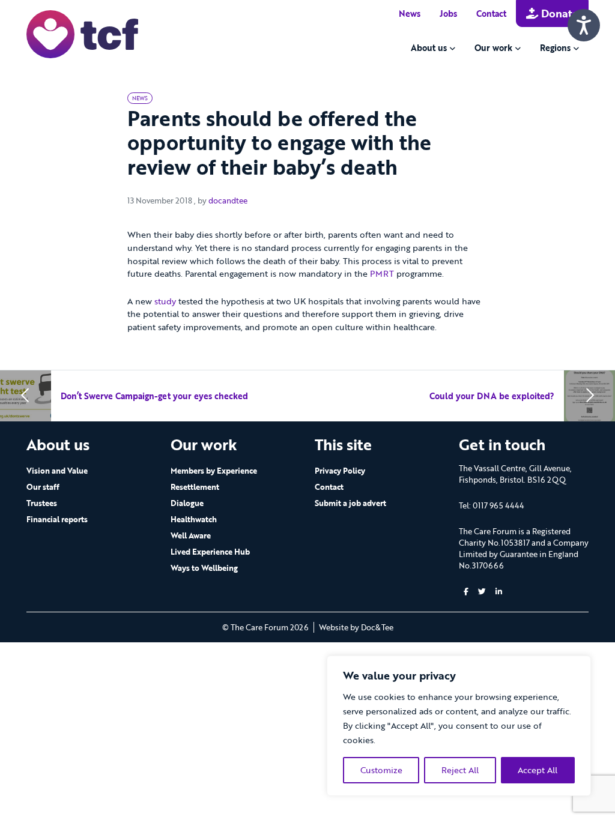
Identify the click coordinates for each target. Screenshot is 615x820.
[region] (459, 726)
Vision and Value (57, 470)
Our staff (42, 486)
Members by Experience (214, 470)
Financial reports (57, 519)
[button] (466, 591)
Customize (381, 770)
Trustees (41, 503)
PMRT (382, 273)
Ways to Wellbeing (204, 567)
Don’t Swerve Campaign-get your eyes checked (154, 396)
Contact (491, 13)
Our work (493, 47)
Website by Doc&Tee (356, 627)
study (165, 301)
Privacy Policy (340, 470)
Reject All (460, 770)
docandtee (227, 200)
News (409, 13)
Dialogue (187, 503)
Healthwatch (194, 519)
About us (429, 47)
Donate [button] (558, 13)
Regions (555, 47)
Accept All (537, 770)
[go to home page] (82, 33)
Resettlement (195, 486)
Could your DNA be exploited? (491, 396)
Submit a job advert (350, 503)
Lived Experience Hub (210, 551)
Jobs (448, 13)
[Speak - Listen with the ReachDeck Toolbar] (584, 25)
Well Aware (191, 535)
